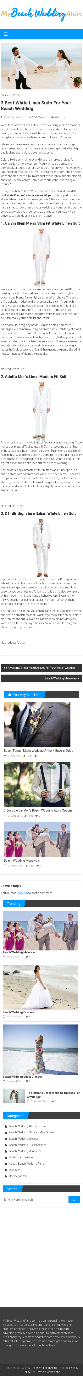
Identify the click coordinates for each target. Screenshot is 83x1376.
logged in (22, 893)
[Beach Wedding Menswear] (37, 838)
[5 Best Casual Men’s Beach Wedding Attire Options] (37, 783)
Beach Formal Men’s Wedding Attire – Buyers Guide (38, 750)
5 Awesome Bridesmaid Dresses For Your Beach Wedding (40, 667)
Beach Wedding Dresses (18, 1012)
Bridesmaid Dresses (21, 1157)
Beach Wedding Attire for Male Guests (32, 1132)
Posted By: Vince (12, 117)
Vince (29, 756)
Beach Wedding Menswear (61, 678)
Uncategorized (18, 1176)
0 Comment (61, 117)
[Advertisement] (41, 1251)
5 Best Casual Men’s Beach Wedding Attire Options (38, 810)
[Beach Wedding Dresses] (40, 987)
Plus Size (14, 1169)
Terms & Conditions (48, 1371)
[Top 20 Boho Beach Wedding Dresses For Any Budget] (14, 1096)
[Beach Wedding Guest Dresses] (40, 1049)
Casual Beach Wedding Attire (26, 1163)
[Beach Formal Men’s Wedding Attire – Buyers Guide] (37, 724)
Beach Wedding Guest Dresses (22, 1076)
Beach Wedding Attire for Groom (28, 1126)
